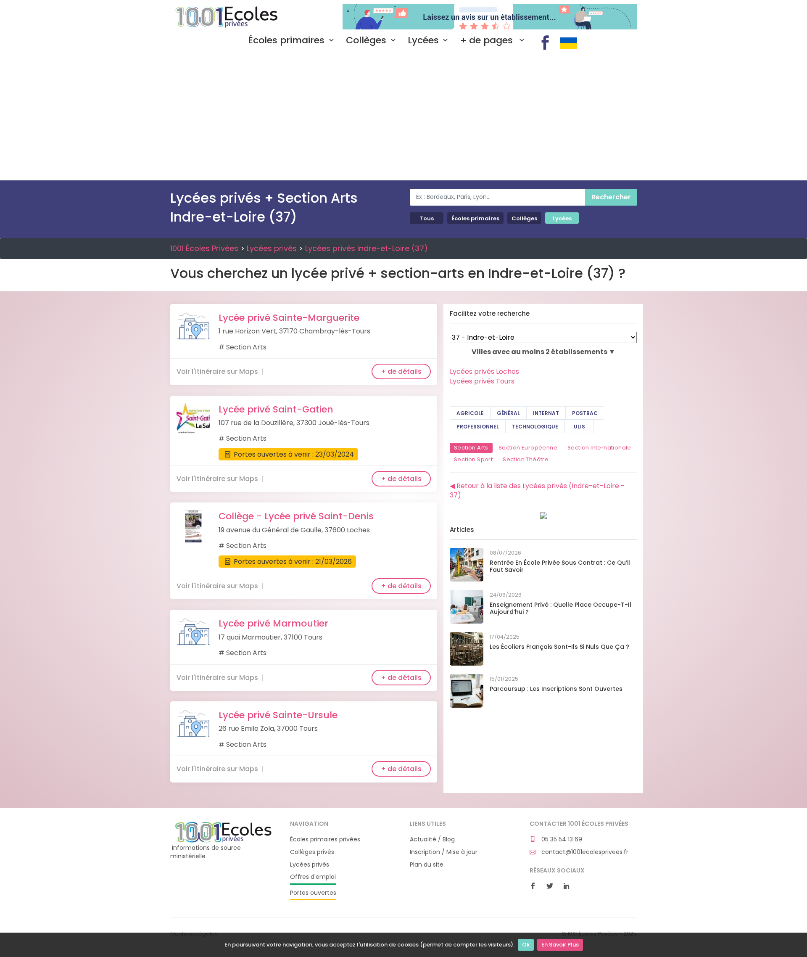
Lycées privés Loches (484, 371)
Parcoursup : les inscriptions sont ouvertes (556, 689)
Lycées (423, 40)
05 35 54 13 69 (561, 839)
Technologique (535, 426)
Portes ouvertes (313, 893)
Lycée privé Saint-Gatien (276, 409)
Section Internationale (599, 448)
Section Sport (473, 459)
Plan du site (426, 865)
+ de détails (401, 371)
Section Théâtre (526, 459)
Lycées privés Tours (482, 381)
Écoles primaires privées (325, 839)
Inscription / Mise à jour (443, 852)
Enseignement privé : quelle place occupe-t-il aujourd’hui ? (560, 608)
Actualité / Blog (432, 839)
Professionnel (477, 426)
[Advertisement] (403, 117)
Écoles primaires (286, 40)
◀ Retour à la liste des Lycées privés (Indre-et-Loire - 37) (537, 490)
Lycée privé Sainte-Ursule (278, 715)
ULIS (579, 426)
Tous (426, 218)
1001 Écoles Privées (223, 16)
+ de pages (487, 40)
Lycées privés (272, 248)
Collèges (366, 40)
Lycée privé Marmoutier (273, 623)
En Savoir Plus (560, 945)
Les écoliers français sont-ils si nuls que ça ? (559, 646)
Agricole (470, 413)
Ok (526, 945)
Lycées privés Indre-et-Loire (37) (366, 248)
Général (508, 413)
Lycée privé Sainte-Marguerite (289, 317)
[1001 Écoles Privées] (223, 831)
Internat (546, 413)
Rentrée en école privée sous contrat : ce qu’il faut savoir (560, 566)
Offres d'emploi (313, 877)
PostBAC (585, 413)
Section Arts (471, 448)
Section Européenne (527, 448)
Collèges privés (312, 852)
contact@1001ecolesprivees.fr (584, 852)
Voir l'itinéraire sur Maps (217, 371)
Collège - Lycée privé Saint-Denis (296, 516)
